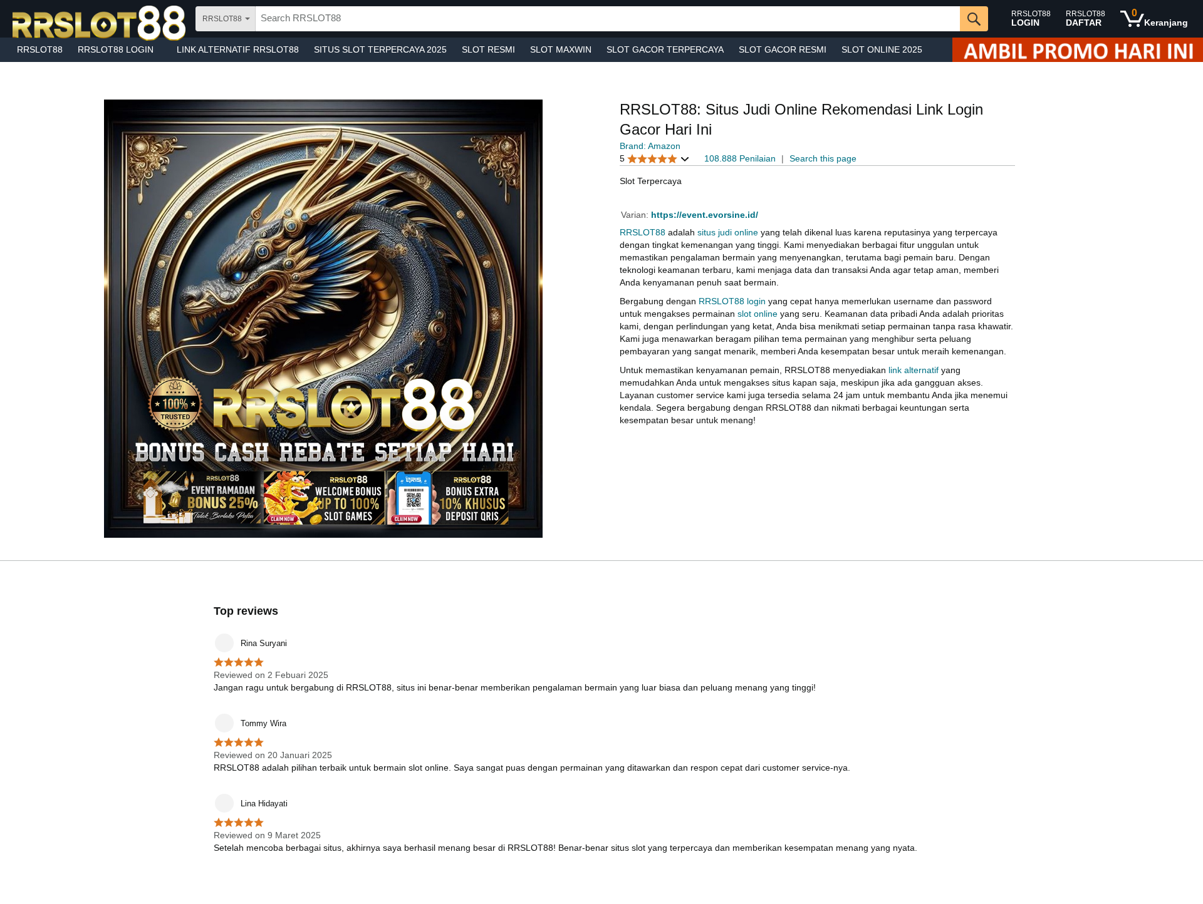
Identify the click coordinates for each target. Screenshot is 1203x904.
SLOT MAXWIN (560, 49)
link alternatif (913, 370)
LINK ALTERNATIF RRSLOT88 (238, 49)
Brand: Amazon (650, 146)
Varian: (636, 215)
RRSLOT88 (40, 49)
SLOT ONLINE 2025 (881, 49)
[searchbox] (608, 19)
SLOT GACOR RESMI (782, 49)
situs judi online (727, 232)
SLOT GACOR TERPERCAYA (665, 49)
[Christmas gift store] (1077, 50)
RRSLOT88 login (732, 301)
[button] (655, 158)
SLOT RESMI (488, 49)
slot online (757, 314)
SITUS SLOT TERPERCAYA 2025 (380, 49)
